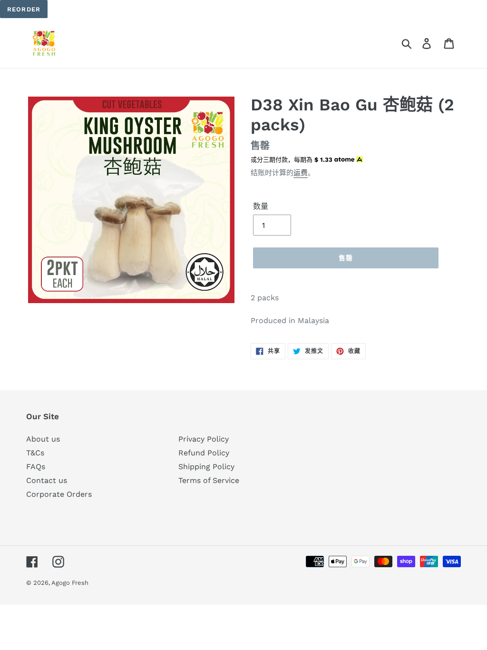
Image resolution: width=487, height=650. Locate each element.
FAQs (35, 466)
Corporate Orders (59, 494)
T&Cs (35, 452)
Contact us (46, 480)
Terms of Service (208, 480)
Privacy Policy (203, 438)
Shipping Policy (206, 466)
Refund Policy (203, 452)
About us (43, 438)
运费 (300, 172)
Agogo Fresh (69, 582)
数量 (260, 206)
